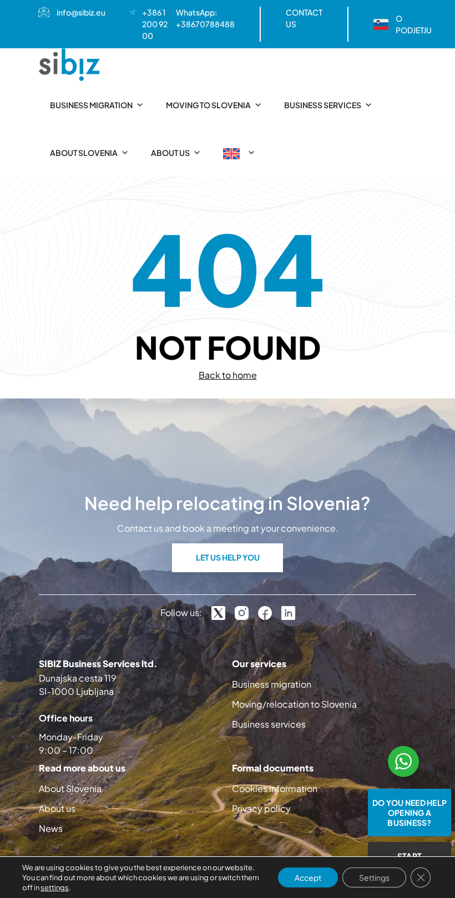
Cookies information (274, 788)
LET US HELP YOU (228, 557)
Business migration (91, 105)
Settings (374, 877)
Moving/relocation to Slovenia (294, 704)
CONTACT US (304, 18)
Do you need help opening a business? (409, 813)
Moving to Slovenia (208, 105)
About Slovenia (84, 153)
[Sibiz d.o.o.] (69, 64)
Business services (322, 105)
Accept (308, 877)
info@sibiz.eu (81, 12)
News (51, 828)
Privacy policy (261, 808)
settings (55, 887)
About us (170, 153)
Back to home (228, 375)
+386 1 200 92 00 (155, 24)
